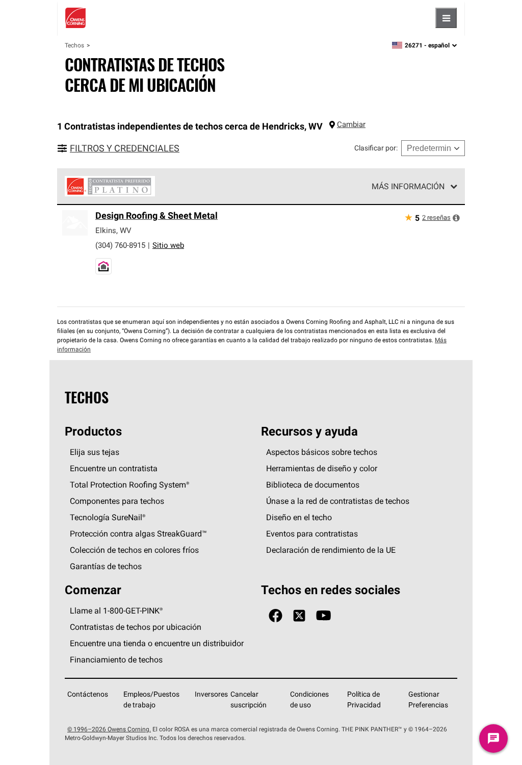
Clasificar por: (376, 147)
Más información (408, 186)
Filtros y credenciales (124, 148)
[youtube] (323, 615)
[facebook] (276, 616)
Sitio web (168, 245)
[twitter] (299, 616)
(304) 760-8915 (120, 245)
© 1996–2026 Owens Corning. (109, 729)
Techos (74, 45)
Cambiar (351, 124)
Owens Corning (75, 18)
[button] (456, 218)
